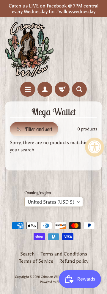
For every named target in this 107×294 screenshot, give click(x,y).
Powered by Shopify (53, 282)
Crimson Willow (52, 277)
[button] (34, 129)
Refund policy (73, 261)
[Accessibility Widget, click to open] (94, 147)
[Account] (44, 89)
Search (27, 254)
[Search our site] (79, 89)
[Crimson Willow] (29, 49)
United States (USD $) (51, 202)
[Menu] (27, 89)
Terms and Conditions (64, 254)
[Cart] (62, 89)
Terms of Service (36, 261)
